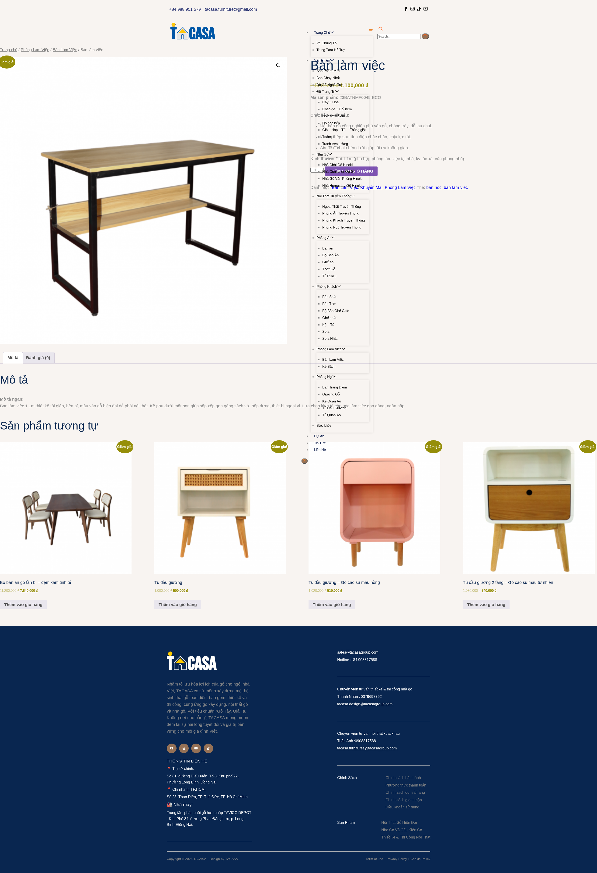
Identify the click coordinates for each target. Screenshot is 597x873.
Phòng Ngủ (324, 377)
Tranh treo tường (335, 144)
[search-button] (425, 36)
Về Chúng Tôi (326, 43)
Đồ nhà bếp (331, 123)
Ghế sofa (329, 318)
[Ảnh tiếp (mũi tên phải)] (589, 436)
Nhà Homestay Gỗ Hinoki (341, 185)
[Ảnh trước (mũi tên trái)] (8, 436)
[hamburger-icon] (371, 30)
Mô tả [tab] (12, 357)
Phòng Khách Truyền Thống (343, 220)
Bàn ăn (327, 248)
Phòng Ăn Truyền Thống (340, 213)
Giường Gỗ (331, 394)
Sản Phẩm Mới (328, 71)
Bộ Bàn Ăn (330, 255)
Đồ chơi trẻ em (333, 116)
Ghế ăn (327, 262)
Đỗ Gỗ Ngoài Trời (329, 85)
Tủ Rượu (329, 276)
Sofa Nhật (329, 338)
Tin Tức (320, 443)
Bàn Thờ (329, 304)
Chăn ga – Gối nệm (337, 109)
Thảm (326, 137)
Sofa (325, 331)
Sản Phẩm (322, 60)
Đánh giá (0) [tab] (38, 357)
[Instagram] (184, 748)
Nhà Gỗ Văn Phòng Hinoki (342, 178)
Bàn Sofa (329, 297)
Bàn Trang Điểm (334, 387)
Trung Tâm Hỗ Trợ (330, 50)
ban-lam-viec (456, 187)
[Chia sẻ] (581, 5)
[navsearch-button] (380, 29)
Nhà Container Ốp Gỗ (338, 171)
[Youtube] (196, 748)
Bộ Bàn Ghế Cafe (335, 311)
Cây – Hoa (330, 102)
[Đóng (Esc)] (592, 5)
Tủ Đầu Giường (334, 408)
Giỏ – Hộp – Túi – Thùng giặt (344, 130)
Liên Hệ (320, 450)
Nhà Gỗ (322, 154)
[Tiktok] (208, 748)
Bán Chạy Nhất (328, 78)
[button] (278, 65)
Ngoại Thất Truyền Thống (341, 206)
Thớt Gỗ (328, 269)
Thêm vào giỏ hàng (23, 604)
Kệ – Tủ (328, 325)
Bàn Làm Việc (333, 359)
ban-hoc (433, 187)
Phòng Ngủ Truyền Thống (341, 227)
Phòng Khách (326, 286)
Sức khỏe (323, 425)
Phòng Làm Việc (329, 349)
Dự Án (319, 436)
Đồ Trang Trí (325, 92)
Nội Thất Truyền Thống (333, 196)
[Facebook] (172, 748)
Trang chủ (322, 33)
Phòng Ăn (323, 238)
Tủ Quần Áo (331, 415)
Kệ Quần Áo (331, 401)
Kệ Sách (328, 366)
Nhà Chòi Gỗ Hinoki (337, 165)
